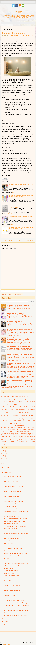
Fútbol (20, 415)
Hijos (24, 418)
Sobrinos (24, 439)
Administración (4, 396)
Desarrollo (7, 408)
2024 (4, 456)
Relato (5, 437)
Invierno (9, 421)
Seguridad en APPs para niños (10, 506)
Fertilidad (7, 415)
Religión (9, 437)
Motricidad (29, 427)
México (10, 427)
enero (5, 621)
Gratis (22, 417)
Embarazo (21, 411)
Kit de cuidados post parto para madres (13, 593)
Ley (34, 421)
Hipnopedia (28, 418)
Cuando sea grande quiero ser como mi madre (14, 521)
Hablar (5, 418)
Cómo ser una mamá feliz (10, 613)
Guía (29, 417)
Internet (2, 422)
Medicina (26, 426)
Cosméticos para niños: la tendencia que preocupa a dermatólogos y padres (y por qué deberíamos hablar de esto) (21, 382)
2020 (4, 624)
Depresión (3, 408)
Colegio (23, 403)
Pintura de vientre (30, 433)
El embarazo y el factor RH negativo (12, 585)
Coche (10, 403)
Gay (29, 415)
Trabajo (22, 441)
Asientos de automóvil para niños (11, 516)
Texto (12, 441)
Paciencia (8, 431)
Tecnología (3, 441)
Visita (5, 444)
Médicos (30, 426)
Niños (25, 429)
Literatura (6, 423)
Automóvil (27, 398)
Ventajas (11, 443)
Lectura (30, 421)
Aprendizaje (7, 398)
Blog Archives (18, 294)
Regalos (30, 436)
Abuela (13, 395)
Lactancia (24, 421)
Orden (4, 431)
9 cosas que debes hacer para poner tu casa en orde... (16, 533)
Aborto (10, 395)
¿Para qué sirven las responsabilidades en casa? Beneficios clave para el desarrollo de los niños (20, 217)
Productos (33, 434)
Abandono (3, 395)
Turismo (30, 441)
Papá (25, 431)
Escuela (20, 412)
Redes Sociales (17, 436)
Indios (23, 420)
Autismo (18, 398)
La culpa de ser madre (9, 543)
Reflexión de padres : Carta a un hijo (12, 590)
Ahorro (23, 396)
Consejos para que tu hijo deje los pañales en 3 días (20, 305)
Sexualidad (8, 439)
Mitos (13, 427)
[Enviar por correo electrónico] (2, 179)
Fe (18, 414)
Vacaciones (3, 442)
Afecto (20, 396)
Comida (27, 403)
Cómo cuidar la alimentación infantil (12, 476)
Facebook (7, 414)
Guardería (25, 417)
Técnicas (33, 439)
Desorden (21, 408)
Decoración (28, 406)
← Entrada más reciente (7, 240)
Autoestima (23, 398)
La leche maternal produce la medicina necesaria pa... (16, 610)
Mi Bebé (19, 11)
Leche (27, 421)
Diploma (2, 409)
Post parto (23, 434)
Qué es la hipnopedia (8, 568)
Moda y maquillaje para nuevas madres (13, 538)
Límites (2, 423)
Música (5, 429)
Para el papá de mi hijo (9, 578)
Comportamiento (32, 403)
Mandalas (29, 423)
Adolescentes (10, 396)
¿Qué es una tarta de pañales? (14, 321)
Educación (32, 409)
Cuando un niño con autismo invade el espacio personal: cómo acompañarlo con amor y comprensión (21, 338)
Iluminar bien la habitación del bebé (13, 33)
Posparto (17, 434)
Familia (11, 414)
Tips (18, 441)
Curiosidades (19, 406)
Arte (15, 398)
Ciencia (2, 403)
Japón (13, 421)
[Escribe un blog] (4, 179)
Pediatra (8, 433)
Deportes (33, 406)
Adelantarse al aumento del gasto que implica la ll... (16, 563)
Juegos (15, 421)
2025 (4, 453)
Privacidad (29, 434)
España (27, 412)
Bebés (7, 28)
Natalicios (9, 429)
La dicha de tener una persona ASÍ (11, 528)
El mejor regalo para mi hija (10, 494)
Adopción (16, 396)
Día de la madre (27, 408)
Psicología (4, 436)
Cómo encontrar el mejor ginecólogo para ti (14, 548)
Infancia (25, 420)
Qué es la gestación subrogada (11, 489)
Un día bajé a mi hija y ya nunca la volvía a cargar (15, 565)
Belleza (16, 400)
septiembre (6, 472)
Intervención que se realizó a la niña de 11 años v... (15, 615)
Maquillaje (33, 423)
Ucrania (33, 441)
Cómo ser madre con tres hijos (11, 523)
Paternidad (3, 433)
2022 (4, 461)
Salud (20, 438)
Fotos (14, 415)
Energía (33, 411)
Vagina (7, 442)
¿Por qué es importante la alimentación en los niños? (16, 526)
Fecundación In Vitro (23, 414)
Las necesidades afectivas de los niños (13, 499)
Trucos (25, 441)
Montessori (20, 427)
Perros (20, 433)
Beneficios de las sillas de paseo (11, 546)
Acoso (29, 395)
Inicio (19, 240)
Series (2, 439)
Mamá (24, 424)
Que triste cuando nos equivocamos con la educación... (17, 605)
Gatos (26, 415)
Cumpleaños (12, 406)
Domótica (24, 409)
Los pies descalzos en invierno (11, 481)
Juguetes (20, 421)
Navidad (17, 429)
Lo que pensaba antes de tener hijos (12, 504)
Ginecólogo (14, 417)
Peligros (16, 433)
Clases (7, 403)
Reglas (2, 437)
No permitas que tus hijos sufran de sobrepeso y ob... (16, 513)
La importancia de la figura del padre (12, 491)
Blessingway (32, 399)
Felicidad (29, 414)
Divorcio (11, 409)
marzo (5, 618)
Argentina (12, 398)
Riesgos (12, 437)
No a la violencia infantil (9, 595)
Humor (10, 420)
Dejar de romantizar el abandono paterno (13, 501)
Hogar (19, 28)
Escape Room (15, 412)
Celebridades (29, 401)
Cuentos (33, 404)
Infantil (29, 420)
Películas (12, 433)
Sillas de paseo (15, 439)
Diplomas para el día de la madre (15, 313)
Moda (16, 427)
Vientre (22, 442)
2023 (4, 458)
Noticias (28, 429)
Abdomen (6, 395)
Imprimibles (19, 420)
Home (3, 28)
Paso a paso (32, 431)
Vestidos (15, 442)
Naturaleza (13, 429)
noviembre (6, 467)
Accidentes (25, 395)
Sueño (28, 439)
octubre (6, 470)
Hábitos (2, 418)
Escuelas (24, 412)
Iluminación (23, 28)
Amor (34, 396)
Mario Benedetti (4, 426)
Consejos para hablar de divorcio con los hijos (14, 560)
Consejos (14, 404)
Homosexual (6, 420)
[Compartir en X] (6, 179)
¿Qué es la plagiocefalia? (9, 551)
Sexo (5, 439)
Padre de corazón (8, 598)
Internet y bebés (7, 558)
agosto (5, 475)
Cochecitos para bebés (16, 403)
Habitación (14, 28)
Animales (3, 398)
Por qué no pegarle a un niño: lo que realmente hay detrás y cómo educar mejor (21, 228)
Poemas (8, 434)
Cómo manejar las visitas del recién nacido (14, 600)
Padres (12, 431)
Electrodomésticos (13, 411)
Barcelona (7, 399)
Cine (5, 403)
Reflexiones (24, 436)
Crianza (29, 405)
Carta (21, 401)
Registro (33, 436)
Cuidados (3, 406)
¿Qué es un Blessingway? (9, 573)
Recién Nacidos (10, 436)
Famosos (15, 414)
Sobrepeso (20, 439)
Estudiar (33, 412)
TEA (31, 439)
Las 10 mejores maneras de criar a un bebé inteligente (16, 603)
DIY (14, 409)
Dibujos (31, 408)
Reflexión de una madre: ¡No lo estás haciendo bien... (16, 484)
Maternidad (19, 426)
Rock (15, 437)
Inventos (6, 421)
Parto (28, 431)
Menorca (33, 426)
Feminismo (3, 415)
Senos (29, 437)
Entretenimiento (9, 412)
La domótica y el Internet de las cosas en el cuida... (16, 553)
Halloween (9, 418)
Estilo (31, 412)
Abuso (16, 395)
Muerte (33, 427)
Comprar (3, 404)
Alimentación (29, 396)
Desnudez (17, 408)
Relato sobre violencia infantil (10, 531)
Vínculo (25, 442)
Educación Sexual (5, 411)
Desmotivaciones (12, 408)
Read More (14, 192)
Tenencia (8, 441)
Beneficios (27, 400)
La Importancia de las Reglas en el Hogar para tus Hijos (20, 346)
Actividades (32, 395)
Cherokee (33, 401)
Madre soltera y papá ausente (10, 509)
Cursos (24, 406)
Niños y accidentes (8, 541)
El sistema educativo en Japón (11, 570)
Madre (12, 423)
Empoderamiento (28, 411)
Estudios (3, 414)
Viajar (18, 442)
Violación (29, 442)
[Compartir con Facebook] (7, 179)
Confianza (7, 404)
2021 (4, 463)
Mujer (2, 429)
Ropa (17, 437)
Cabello (13, 401)
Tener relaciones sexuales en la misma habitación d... (16, 511)
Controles (20, 404)
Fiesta (11, 415)
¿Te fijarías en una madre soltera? (11, 575)
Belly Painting (21, 399)
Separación (32, 437)
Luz (9, 423)
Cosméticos (25, 404)
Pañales (21, 431)
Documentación (19, 409)
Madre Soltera (19, 424)
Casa (10, 28)
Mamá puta (6, 536)
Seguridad (24, 438)
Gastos (23, 415)
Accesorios (20, 395)
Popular (4, 294)
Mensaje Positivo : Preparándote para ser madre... (15, 588)
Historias (33, 419)
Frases (17, 415)
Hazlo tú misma (15, 418)
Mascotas (13, 426)
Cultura (7, 406)
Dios (34, 408)
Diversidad (7, 409)
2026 (4, 451)
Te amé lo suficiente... (9, 580)
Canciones (17, 401)
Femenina (33, 414)
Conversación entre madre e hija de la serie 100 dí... (16, 479)
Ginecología (9, 417)
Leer (33, 421)
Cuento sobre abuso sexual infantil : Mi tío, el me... (15, 486)
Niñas (21, 429)
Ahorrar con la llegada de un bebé (12, 556)
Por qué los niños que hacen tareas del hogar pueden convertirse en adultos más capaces (21, 185)
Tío (15, 441)
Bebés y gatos (7, 608)
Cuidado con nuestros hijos (10, 583)
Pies (25, 433)
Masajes (8, 426)
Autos (31, 398)
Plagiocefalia (3, 434)
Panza (17, 431)
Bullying (9, 401)
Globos (19, 417)
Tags (10, 294)
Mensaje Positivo (5, 427)
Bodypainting (4, 401)
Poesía (12, 434)
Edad (28, 409)
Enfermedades (3, 412)
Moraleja (25, 427)
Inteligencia (33, 420)
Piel (23, 433)
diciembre (6, 465)
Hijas (20, 419)
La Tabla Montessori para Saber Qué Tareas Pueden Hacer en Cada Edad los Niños (21, 196)
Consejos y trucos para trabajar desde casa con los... (16, 518)
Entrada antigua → (30, 240)
